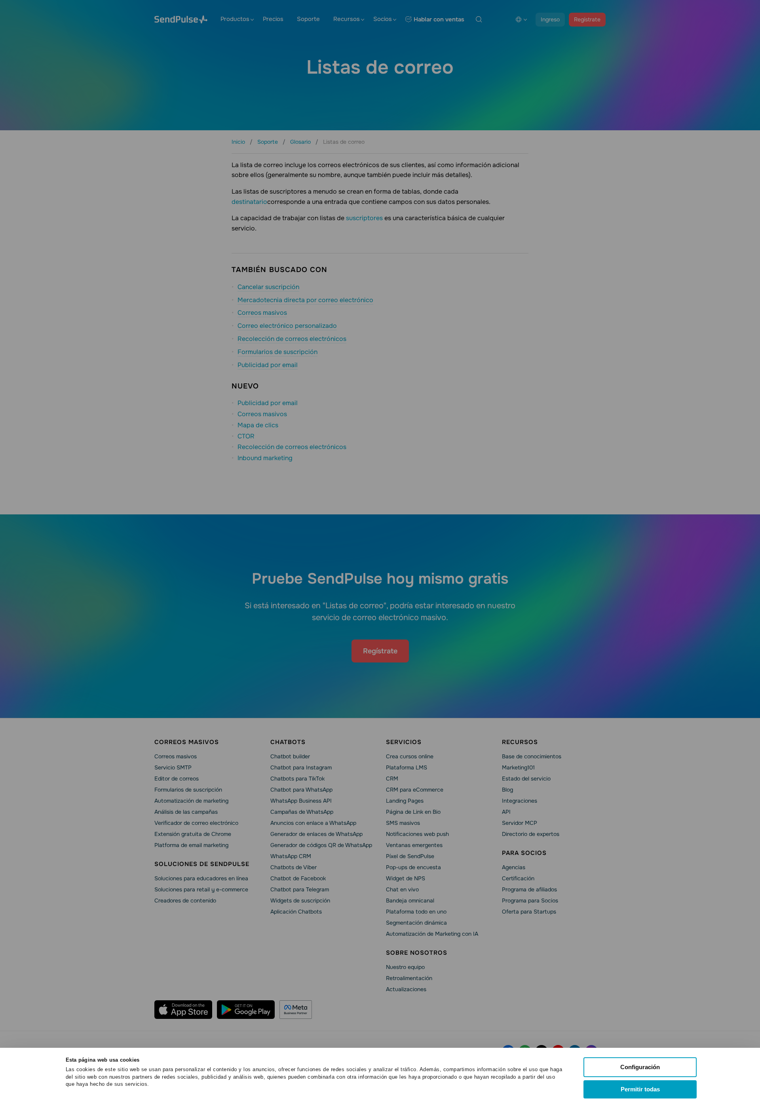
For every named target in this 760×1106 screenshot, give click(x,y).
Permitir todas (640, 1089)
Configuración (640, 1067)
